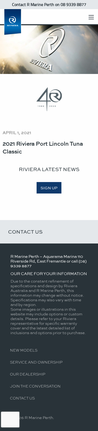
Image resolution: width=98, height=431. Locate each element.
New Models (23, 350)
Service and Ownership (36, 362)
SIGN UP (49, 187)
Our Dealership (27, 374)
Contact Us (25, 231)
